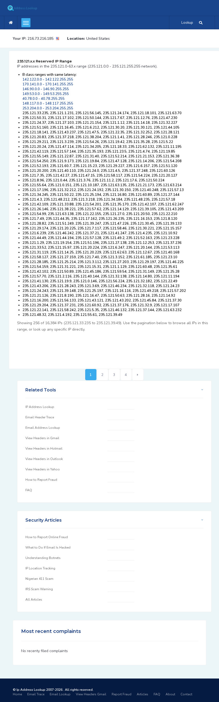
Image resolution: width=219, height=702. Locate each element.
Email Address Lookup (42, 428)
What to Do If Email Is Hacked (48, 547)
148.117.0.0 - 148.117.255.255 (47, 103)
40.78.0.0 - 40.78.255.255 (43, 98)
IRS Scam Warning (39, 589)
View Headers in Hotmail (43, 448)
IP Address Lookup (39, 407)
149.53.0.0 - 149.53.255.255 (45, 94)
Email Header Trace (39, 417)
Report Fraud (121, 694)
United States (98, 38)
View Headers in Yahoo (42, 469)
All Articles (33, 599)
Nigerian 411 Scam (39, 579)
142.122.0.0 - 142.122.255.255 (47, 79)
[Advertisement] (114, 347)
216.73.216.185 (40, 38)
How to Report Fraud (41, 480)
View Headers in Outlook (44, 459)
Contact (186, 694)
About (170, 694)
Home (17, 694)
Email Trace (35, 694)
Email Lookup (60, 694)
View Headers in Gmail (42, 438)
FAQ (28, 490)
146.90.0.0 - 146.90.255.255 (45, 89)
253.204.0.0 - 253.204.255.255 (47, 108)
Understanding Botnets (43, 558)
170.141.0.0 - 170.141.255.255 (47, 84)
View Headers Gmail (91, 694)
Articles (142, 694)
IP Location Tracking (40, 568)
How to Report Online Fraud (46, 537)
